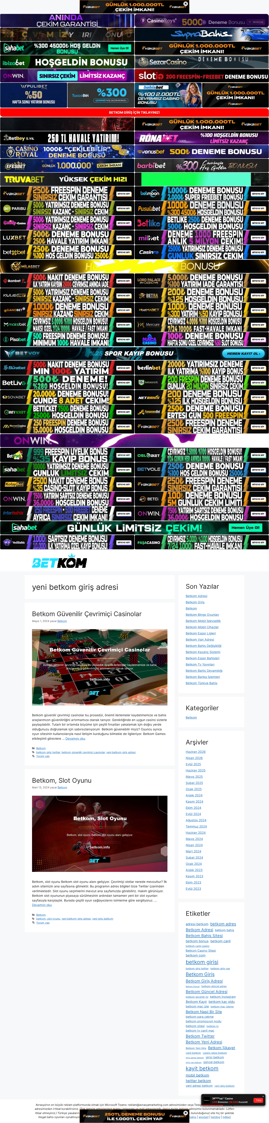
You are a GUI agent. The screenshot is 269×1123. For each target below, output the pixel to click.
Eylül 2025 (193, 764)
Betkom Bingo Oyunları (202, 615)
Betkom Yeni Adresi (204, 1042)
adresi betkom (197, 924)
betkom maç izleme (222, 1006)
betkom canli (220, 941)
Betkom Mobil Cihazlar (202, 627)
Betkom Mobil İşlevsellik (203, 621)
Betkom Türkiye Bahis (201, 683)
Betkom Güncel (193, 986)
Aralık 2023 (194, 870)
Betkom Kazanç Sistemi (203, 652)
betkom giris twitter (48, 752)
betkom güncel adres (214, 986)
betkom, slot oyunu (48, 918)
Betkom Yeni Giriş (196, 1048)
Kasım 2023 (194, 876)
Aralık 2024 (194, 795)
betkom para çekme (200, 1016)
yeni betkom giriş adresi (121, 752)
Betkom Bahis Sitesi (204, 935)
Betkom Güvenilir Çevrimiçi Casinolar (87, 614)
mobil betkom (197, 1075)
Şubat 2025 (194, 783)
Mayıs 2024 (194, 839)
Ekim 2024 (193, 808)
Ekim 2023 (193, 882)
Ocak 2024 (194, 864)
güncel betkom (213, 1062)
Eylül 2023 (193, 889)
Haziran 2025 (196, 770)
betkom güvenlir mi (197, 996)
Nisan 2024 (194, 845)
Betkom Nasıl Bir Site (204, 1012)
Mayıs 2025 (194, 777)
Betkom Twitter (200, 1036)
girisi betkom (215, 1057)
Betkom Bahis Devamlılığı (204, 671)
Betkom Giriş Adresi (204, 981)
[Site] (67, 193)
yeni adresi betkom (199, 1085)
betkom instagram (223, 997)
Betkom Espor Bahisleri (202, 658)
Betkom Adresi (196, 596)
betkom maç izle (197, 1006)
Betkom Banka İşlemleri (203, 677)
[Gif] (134, 266)
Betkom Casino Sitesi (201, 950)
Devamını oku (75, 738)
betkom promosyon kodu (203, 1021)
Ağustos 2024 (196, 820)
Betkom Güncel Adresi (206, 991)
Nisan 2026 (194, 758)
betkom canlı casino (197, 946)
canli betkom (193, 1052)
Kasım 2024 (194, 801)
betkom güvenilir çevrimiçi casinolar (83, 752)
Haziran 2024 (196, 833)
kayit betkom (202, 1068)
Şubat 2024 (194, 857)
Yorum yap (43, 756)
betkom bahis (224, 930)
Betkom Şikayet (221, 1048)
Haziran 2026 (196, 752)
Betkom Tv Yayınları (200, 664)
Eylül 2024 (193, 814)
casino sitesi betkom (215, 1052)
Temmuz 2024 (196, 826)
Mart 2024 (193, 851)
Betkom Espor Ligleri (201, 633)
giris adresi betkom (195, 1058)
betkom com (196, 955)
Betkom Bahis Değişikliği (203, 646)
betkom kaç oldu (222, 1002)
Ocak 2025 (194, 789)
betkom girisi (202, 962)
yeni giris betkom (102, 918)
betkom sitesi (195, 1026)
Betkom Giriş (195, 602)
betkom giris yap (220, 968)
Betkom (41, 748)
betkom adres (223, 923)
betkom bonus (197, 941)
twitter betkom (198, 1081)
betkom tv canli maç (200, 1030)
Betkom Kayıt (196, 1002)
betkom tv (213, 1026)
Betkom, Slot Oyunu (61, 780)
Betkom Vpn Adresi (200, 639)
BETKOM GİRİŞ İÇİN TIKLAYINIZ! (134, 112)
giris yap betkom (193, 1062)
